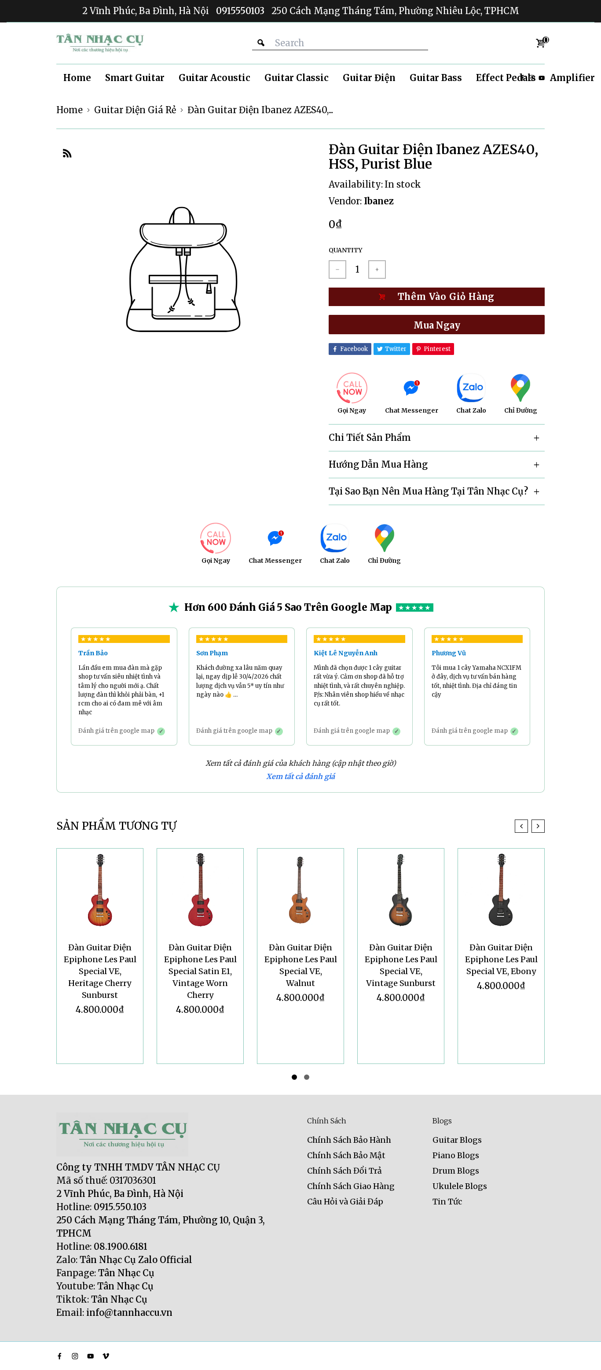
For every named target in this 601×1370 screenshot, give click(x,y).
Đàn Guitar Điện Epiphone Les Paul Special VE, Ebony (501, 959)
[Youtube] (542, 78)
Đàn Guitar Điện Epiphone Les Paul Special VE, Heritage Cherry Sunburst (100, 971)
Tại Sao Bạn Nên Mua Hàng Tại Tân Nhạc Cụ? (428, 491)
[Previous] (521, 826)
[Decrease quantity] (337, 269)
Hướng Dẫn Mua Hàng (378, 464)
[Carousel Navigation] (530, 826)
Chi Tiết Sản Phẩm (370, 437)
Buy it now (437, 324)
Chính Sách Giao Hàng (351, 1186)
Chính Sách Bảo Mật (346, 1155)
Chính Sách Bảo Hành (349, 1140)
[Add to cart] (437, 297)
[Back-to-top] (581, 1352)
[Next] (538, 826)
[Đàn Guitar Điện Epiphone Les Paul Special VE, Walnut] (300, 892)
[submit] (261, 43)
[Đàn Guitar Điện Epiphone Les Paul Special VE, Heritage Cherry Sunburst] (100, 892)
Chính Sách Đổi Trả (344, 1171)
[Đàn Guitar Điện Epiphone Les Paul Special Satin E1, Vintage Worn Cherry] (200, 892)
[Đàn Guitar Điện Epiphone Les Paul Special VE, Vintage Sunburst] (401, 892)
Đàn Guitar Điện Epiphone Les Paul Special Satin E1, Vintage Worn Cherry (200, 971)
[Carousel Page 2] (306, 1077)
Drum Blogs (455, 1171)
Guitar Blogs (457, 1140)
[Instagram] (75, 1356)
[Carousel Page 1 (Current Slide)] (294, 1077)
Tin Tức (447, 1201)
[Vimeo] (106, 1356)
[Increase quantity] (377, 269)
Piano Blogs (455, 1155)
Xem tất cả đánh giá (300, 776)
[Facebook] (59, 1356)
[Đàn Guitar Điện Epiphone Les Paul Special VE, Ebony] (501, 892)
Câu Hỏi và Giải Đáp (345, 1201)
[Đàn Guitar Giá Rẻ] (100, 43)
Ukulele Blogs (459, 1186)
